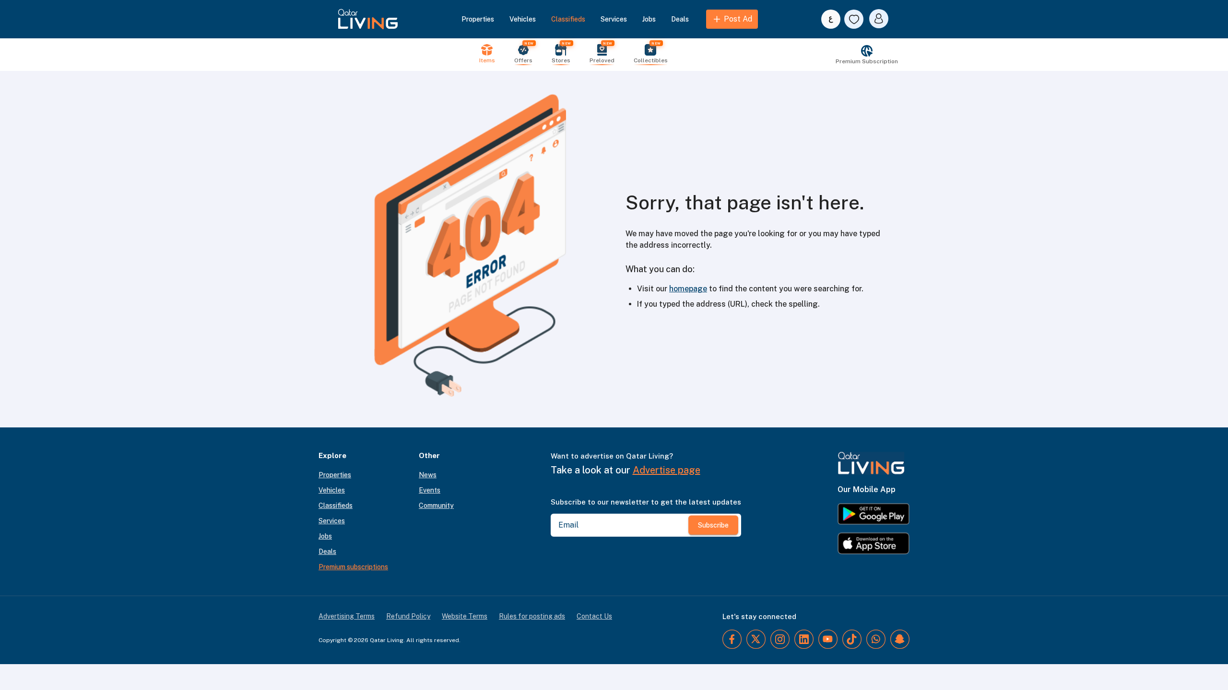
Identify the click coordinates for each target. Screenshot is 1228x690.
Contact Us (594, 616)
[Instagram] (780, 639)
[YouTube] (828, 639)
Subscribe (713, 525)
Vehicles (522, 19)
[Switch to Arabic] (830, 19)
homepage (688, 288)
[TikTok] (852, 639)
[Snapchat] (899, 639)
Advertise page (666, 470)
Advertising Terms (347, 616)
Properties (477, 19)
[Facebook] (732, 639)
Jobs (649, 19)
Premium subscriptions (353, 567)
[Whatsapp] (876, 639)
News (428, 475)
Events (429, 490)
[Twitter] (756, 639)
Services (614, 19)
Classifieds (568, 19)
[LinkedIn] (804, 639)
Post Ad (738, 18)
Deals (680, 19)
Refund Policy (408, 616)
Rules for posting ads (532, 616)
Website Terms (464, 616)
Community (436, 505)
